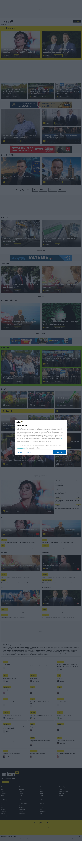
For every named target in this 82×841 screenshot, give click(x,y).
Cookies (25, 448)
